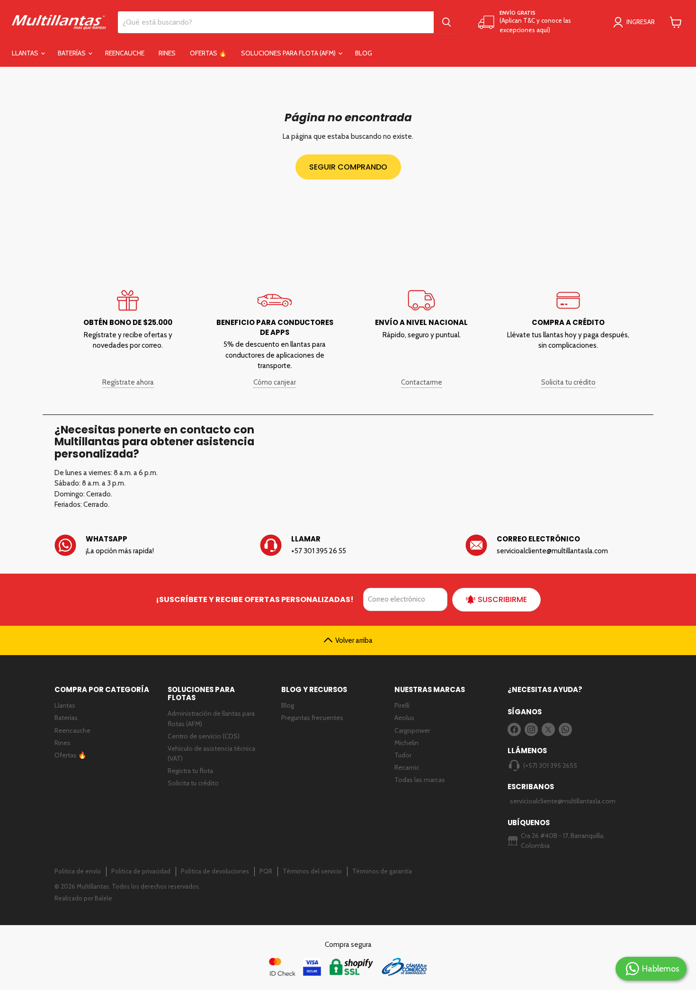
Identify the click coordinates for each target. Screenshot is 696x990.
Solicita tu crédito (568, 382)
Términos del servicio (312, 871)
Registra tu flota (190, 770)
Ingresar (640, 22)
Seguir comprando (348, 167)
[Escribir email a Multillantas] (553, 545)
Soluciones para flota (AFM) (289, 53)
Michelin (406, 742)
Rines (167, 53)
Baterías (72, 53)
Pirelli (402, 705)
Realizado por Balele (83, 898)
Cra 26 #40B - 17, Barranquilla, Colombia (563, 840)
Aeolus (404, 717)
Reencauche (124, 53)
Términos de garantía (382, 871)
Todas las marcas (419, 779)
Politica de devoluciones (215, 871)
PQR (265, 871)
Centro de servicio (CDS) (204, 736)
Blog (363, 53)
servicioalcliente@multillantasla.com (561, 801)
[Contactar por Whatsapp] (142, 545)
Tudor (402, 755)
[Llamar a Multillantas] (348, 545)
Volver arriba (354, 640)
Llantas (26, 53)
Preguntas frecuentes (312, 717)
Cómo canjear (274, 382)
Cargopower (412, 730)
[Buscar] (446, 22)
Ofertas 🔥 (208, 53)
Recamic (406, 767)
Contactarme (421, 382)
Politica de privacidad (140, 871)
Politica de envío (77, 871)
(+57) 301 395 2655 (550, 765)
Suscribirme (502, 599)
